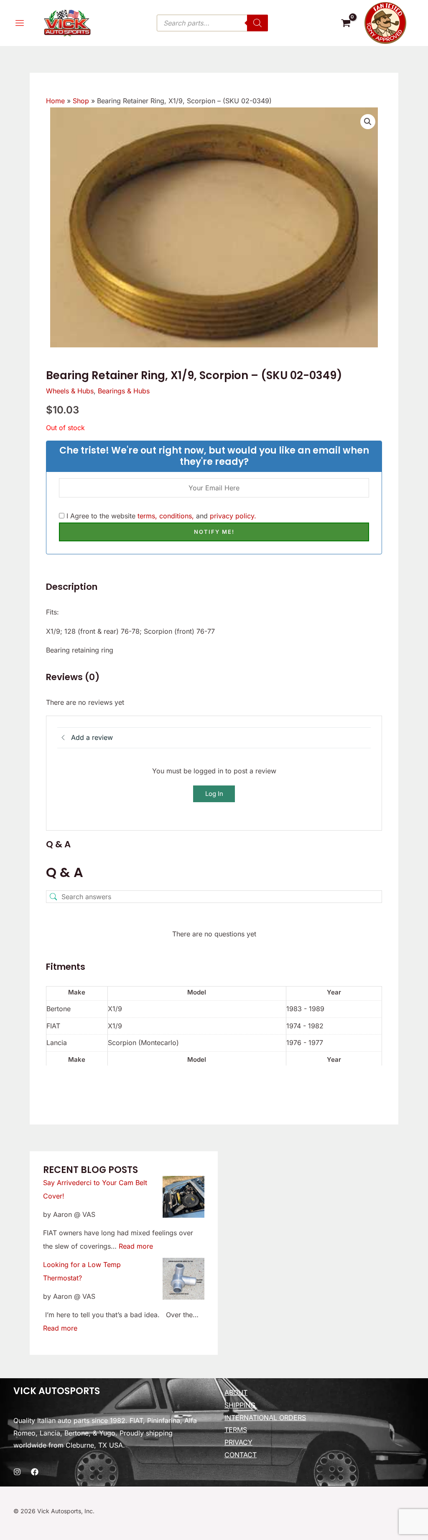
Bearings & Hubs (124, 391)
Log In (214, 794)
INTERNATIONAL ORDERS (265, 1417)
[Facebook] (34, 1472)
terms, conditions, (166, 516)
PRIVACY (238, 1442)
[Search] (257, 23)
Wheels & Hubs (70, 391)
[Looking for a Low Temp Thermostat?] (183, 1279)
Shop (81, 101)
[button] (367, 121)
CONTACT (240, 1455)
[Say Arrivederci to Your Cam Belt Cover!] (183, 1197)
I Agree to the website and (160, 516)
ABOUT (235, 1392)
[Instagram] (17, 1472)
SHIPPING (239, 1405)
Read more (136, 1246)
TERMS (235, 1429)
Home (55, 101)
